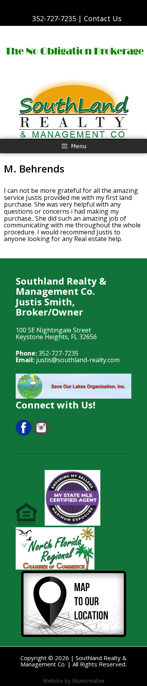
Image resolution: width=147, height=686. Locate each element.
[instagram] (41, 433)
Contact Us (103, 18)
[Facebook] (23, 433)
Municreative (88, 680)
